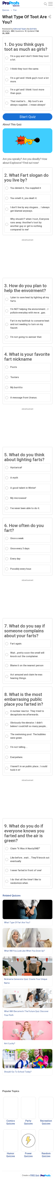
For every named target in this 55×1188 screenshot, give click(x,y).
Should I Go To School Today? (18, 1072)
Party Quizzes (28, 1122)
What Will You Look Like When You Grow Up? (24, 951)
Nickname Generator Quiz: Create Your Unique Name (25, 981)
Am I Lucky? (9, 1043)
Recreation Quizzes (46, 1122)
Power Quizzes (28, 1155)
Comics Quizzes (10, 1122)
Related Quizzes (12, 895)
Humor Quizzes (10, 1155)
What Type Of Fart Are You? (17, 922)
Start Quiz (28, 117)
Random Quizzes (46, 1155)
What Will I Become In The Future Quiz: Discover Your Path (26, 1013)
